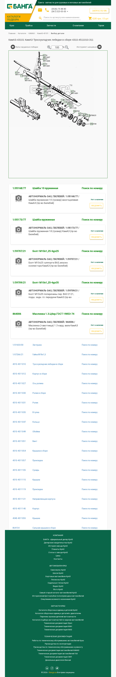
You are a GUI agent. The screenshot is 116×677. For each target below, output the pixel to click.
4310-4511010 (19, 364)
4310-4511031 (19, 403)
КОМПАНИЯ (58, 535)
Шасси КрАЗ (58, 573)
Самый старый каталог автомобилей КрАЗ (58, 593)
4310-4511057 (19, 460)
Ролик (35, 403)
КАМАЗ (32, 33)
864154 (16, 528)
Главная (11, 33)
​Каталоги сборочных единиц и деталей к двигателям (58, 613)
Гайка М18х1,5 (39, 354)
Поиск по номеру (92, 188)
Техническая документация (58, 636)
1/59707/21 (19, 251)
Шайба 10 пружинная (45, 188)
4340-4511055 (19, 518)
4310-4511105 (19, 470)
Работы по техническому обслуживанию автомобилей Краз (58, 640)
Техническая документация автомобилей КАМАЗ (58, 650)
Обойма (36, 431)
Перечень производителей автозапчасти (58, 617)
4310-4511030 (19, 393)
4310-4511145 (19, 508)
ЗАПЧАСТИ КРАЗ (58, 606)
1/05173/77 (19, 219)
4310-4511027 (19, 383)
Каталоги (22, 33)
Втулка (36, 412)
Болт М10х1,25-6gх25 (46, 251)
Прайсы (29, 25)
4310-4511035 (19, 412)
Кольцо (36, 422)
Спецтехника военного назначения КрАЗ (58, 599)
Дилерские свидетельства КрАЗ (58, 543)
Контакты (58, 559)
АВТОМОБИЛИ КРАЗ (58, 566)
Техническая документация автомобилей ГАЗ (58, 653)
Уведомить (96, 206)
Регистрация (101, 8)
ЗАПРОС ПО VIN (99, 11)
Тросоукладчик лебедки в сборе (48, 364)
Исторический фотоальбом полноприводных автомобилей (58, 596)
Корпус (36, 508)
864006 (17, 313)
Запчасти (51, 25)
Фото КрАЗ (58, 589)
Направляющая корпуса (44, 499)
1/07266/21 (18, 354)
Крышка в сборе (40, 451)
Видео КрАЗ (58, 586)
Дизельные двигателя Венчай (58, 660)
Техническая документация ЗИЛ (58, 657)
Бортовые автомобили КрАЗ (58, 576)
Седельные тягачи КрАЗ (58, 583)
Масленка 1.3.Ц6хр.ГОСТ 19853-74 (53, 313)
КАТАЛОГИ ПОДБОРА (13, 18)
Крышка (36, 480)
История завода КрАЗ (58, 546)
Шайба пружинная (44, 219)
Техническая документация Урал (58, 623)
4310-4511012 (19, 374)
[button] (59, 11)
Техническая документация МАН (58, 626)
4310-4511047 (19, 422)
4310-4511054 (19, 451)
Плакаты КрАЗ (58, 549)
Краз (12, 25)
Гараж (101, 25)
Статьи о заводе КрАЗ (58, 552)
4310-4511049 (19, 431)
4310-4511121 (19, 499)
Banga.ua (53, 672)
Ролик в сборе (39, 393)
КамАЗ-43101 (42, 33)
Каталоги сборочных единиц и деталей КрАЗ (58, 610)
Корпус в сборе (40, 374)
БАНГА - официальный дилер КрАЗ (58, 539)
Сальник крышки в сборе (44, 528)
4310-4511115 (19, 480)
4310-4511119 (19, 489)
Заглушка (37, 345)
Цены (58, 556)
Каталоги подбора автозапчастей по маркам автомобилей (58, 620)
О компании (78, 25)
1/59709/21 (19, 282)
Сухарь (36, 470)
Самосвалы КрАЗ (58, 570)
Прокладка (38, 460)
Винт (35, 441)
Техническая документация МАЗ (58, 630)
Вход (92, 8)
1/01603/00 (18, 345)
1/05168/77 (19, 188)
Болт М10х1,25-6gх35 (46, 282)
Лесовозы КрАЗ (58, 580)
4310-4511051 (19, 441)
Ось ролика (38, 383)
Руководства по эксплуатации (58, 644)
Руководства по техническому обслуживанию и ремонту (58, 647)
